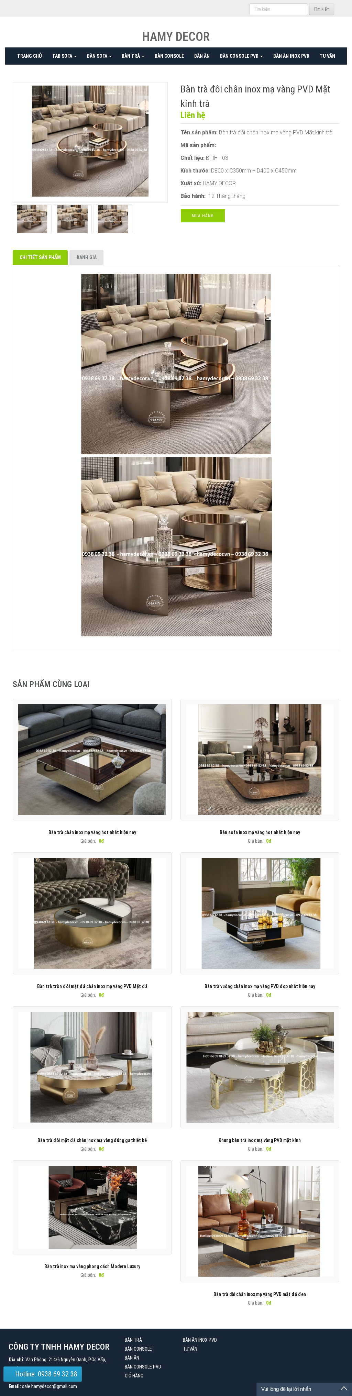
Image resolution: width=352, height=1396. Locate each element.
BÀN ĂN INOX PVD (291, 56)
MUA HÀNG (203, 215)
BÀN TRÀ (131, 56)
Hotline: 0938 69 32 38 (45, 1374)
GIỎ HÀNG (134, 1375)
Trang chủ (29, 56)
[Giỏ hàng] (243, 9)
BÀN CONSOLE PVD (240, 56)
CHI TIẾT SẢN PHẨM (40, 257)
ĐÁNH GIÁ (86, 257)
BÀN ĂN (202, 56)
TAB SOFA (62, 56)
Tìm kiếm (322, 9)
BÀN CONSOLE (169, 56)
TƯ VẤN (327, 56)
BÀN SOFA (97, 56)
